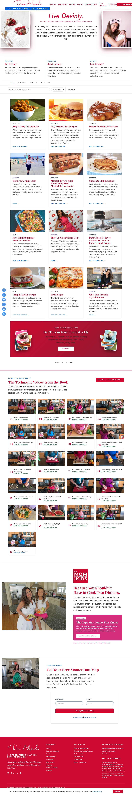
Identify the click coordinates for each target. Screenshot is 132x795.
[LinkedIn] (4, 314)
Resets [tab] (33, 82)
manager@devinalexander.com (112, 748)
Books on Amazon (80, 762)
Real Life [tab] (45, 82)
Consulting (91, 4)
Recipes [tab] (22, 82)
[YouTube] (14, 773)
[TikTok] (17, 773)
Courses (112, 4)
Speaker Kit (78, 759)
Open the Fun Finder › (88, 636)
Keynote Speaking (52, 751)
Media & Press (51, 757)
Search (71, 89)
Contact (49, 770)
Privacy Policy (97, 791)
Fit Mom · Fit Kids (52, 768)
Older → (70, 362)
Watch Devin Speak (108, 751)
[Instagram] (8, 773)
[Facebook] (11, 773)
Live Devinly (103, 4)
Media (80, 4)
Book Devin (106, 754)
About (53, 4)
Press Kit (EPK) (79, 757)
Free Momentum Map (81, 748)
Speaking (62, 4)
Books (72, 4)
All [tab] (12, 82)
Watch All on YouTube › (109, 380)
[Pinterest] (20, 773)
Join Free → (66, 348)
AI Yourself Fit (78, 754)
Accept (117, 791)
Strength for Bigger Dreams (83, 751)
